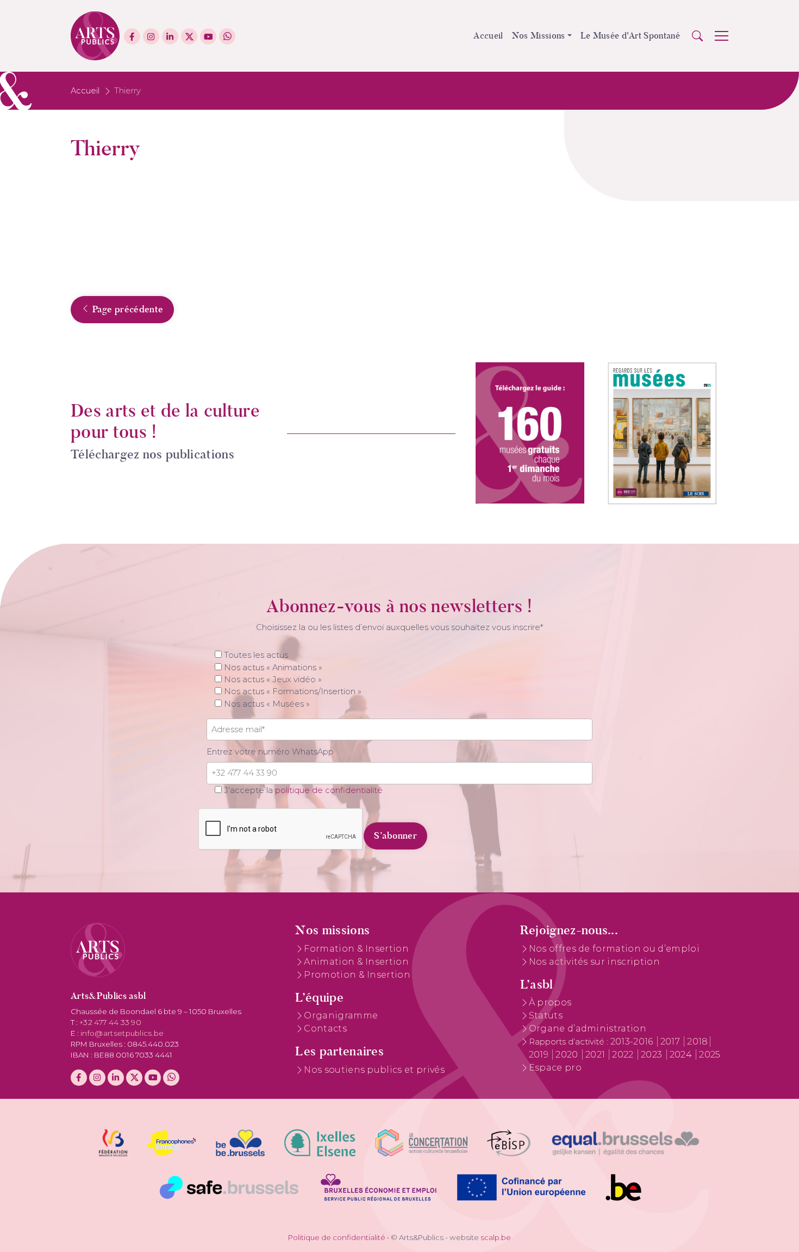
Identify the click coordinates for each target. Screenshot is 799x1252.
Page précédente (126, 309)
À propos (550, 1002)
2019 (540, 1054)
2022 (624, 1054)
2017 (671, 1041)
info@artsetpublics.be (122, 1033)
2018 (697, 1041)
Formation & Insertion (356, 948)
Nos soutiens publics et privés (374, 1070)
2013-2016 (633, 1041)
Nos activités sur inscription (594, 962)
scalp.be (495, 1237)
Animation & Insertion (356, 962)
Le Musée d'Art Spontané (630, 35)
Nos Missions (538, 35)
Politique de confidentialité (336, 1237)
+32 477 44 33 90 (110, 1022)
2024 (682, 1054)
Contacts (325, 1028)
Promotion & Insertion (357, 975)
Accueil (488, 35)
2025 (709, 1054)
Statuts (546, 1015)
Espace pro (555, 1067)
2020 (567, 1054)
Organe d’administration (587, 1028)
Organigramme (341, 1015)
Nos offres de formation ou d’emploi (614, 948)
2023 (653, 1054)
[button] (697, 36)
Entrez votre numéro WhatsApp (270, 752)
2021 (596, 1054)
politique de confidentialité (329, 790)
